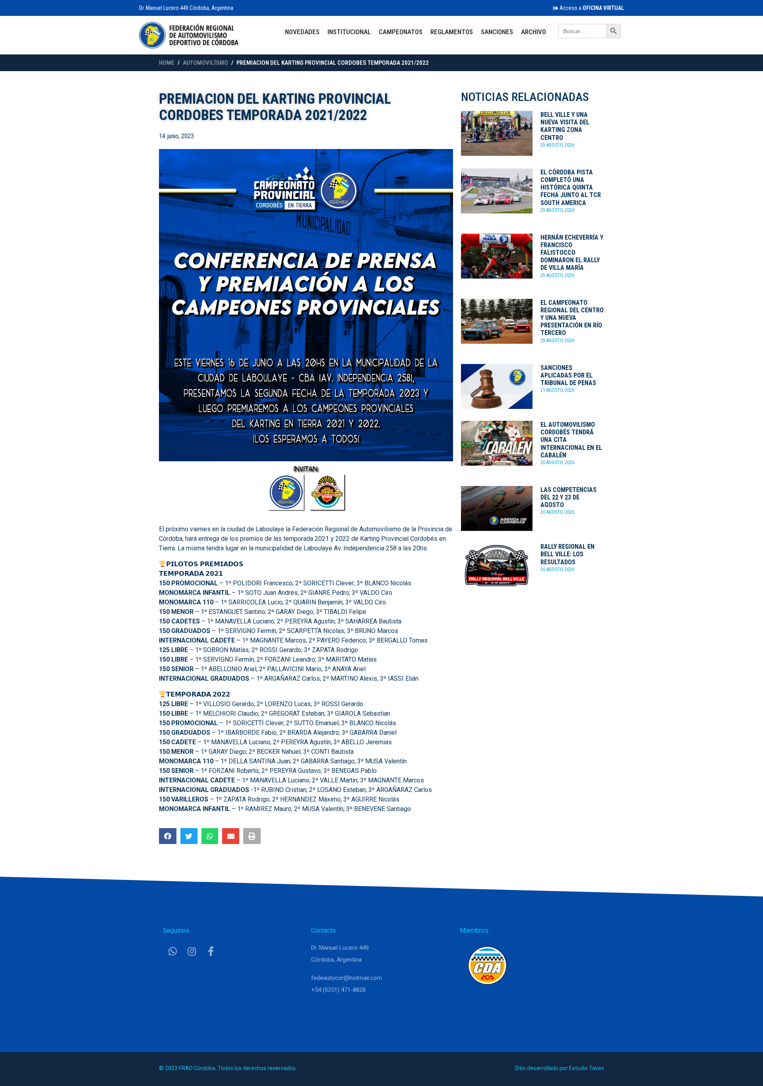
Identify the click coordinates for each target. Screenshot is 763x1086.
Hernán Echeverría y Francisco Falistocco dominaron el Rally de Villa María (571, 253)
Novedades (302, 32)
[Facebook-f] (210, 951)
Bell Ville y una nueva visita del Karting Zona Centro (564, 126)
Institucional (349, 32)
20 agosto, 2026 (557, 462)
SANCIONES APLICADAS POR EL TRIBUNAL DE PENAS (568, 375)
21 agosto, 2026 (557, 390)
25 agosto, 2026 (557, 145)
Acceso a (591, 8)
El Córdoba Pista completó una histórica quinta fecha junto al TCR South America (570, 187)
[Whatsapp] (172, 951)
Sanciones (497, 32)
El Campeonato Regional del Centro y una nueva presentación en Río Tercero (572, 318)
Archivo (533, 32)
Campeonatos (400, 32)
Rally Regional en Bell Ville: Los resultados (567, 554)
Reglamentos (451, 32)
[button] (167, 836)
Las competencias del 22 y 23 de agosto (568, 497)
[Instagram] (191, 951)
